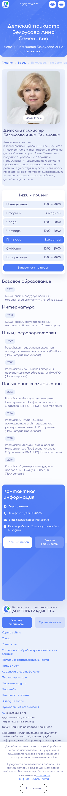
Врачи (22, 62)
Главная (7, 62)
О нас (6, 638)
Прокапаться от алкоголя (20, 707)
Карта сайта (11, 632)
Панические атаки (15, 695)
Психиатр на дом (14, 677)
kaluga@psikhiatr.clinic (33, 519)
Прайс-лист (10, 665)
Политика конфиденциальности (25, 660)
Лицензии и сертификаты (21, 671)
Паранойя (9, 689)
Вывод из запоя (13, 701)
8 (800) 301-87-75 (29, 4)
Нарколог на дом (13, 683)
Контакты (9, 644)
